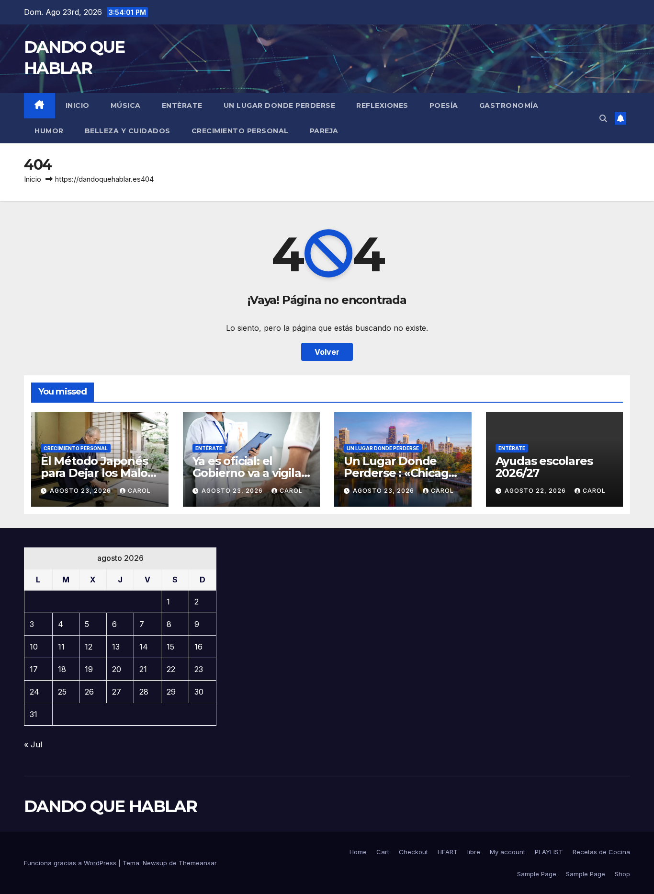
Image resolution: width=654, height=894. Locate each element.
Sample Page (536, 874)
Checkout (413, 852)
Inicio (78, 105)
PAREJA (324, 131)
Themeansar (198, 863)
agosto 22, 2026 (536, 490)
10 (34, 646)
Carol (139, 490)
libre (473, 852)
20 (116, 669)
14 (143, 646)
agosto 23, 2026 (81, 490)
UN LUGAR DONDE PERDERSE (280, 105)
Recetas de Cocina (601, 852)
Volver (327, 352)
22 (171, 669)
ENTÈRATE (182, 105)
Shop (622, 874)
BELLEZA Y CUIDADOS (127, 131)
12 (88, 646)
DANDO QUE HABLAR (110, 806)
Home (358, 852)
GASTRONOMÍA (509, 105)
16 (198, 646)
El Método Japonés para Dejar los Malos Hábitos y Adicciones (98, 473)
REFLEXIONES (382, 105)
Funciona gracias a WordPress (71, 863)
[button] (603, 118)
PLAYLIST (549, 852)
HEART (448, 852)
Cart (382, 852)
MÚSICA (126, 105)
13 (116, 646)
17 (34, 669)
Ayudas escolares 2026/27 (544, 467)
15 (170, 646)
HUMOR (49, 131)
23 (198, 669)
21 (143, 669)
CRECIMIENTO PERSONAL (240, 131)
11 (61, 646)
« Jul (33, 744)
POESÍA (443, 105)
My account (507, 852)
